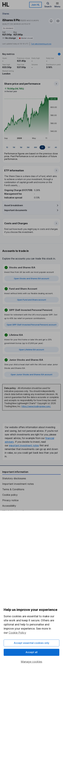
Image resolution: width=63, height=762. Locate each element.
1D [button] (7, 147)
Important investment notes (18, 483)
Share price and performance (22, 83)
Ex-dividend (8, 28)
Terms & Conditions (13, 489)
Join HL (35, 4)
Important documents (15, 210)
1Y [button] (42, 147)
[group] (31, 147)
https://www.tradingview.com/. (36, 406)
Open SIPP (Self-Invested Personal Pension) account (31, 324)
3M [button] (28, 147)
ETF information (14, 170)
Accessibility (9, 505)
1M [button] (21, 147)
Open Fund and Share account (31, 300)
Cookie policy (10, 494)
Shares (5, 13)
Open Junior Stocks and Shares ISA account (31, 374)
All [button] (56, 147)
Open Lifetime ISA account (31, 349)
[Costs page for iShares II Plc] (32, 227)
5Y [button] (49, 147)
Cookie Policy (17, 632)
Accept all (32, 652)
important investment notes (24, 445)
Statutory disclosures (14, 478)
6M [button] (35, 147)
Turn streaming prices (41, 44)
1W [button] (14, 147)
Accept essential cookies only (31, 642)
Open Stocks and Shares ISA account (31, 278)
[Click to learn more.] (59, 54)
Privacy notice (10, 500)
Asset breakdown (13, 205)
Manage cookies (31, 661)
